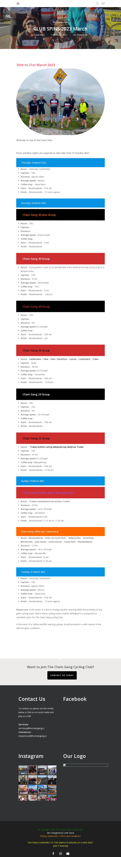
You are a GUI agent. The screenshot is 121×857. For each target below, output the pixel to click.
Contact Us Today (62, 675)
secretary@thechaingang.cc (31, 728)
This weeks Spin (60, 22)
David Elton (39, 34)
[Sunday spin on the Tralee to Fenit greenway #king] (32, 789)
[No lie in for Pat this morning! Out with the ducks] (42, 799)
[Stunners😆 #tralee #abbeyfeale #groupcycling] (32, 770)
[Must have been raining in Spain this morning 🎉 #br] (42, 779)
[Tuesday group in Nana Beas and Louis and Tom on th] (32, 799)
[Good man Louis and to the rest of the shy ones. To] (52, 770)
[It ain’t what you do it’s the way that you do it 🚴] (52, 799)
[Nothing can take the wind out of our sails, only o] (42, 770)
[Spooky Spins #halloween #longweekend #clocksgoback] (52, 779)
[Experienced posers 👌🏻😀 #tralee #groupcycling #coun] (23, 789)
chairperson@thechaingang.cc (32, 736)
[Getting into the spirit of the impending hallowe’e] (23, 799)
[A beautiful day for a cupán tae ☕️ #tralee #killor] (52, 789)
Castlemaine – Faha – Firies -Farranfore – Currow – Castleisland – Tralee (63, 359)
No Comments (80, 34)
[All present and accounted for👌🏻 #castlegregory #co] (32, 779)
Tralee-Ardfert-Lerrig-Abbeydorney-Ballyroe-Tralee (56, 447)
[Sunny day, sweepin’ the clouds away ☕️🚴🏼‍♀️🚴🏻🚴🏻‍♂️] (42, 789)
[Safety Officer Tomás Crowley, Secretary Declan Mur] (23, 779)
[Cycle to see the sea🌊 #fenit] (23, 770)
